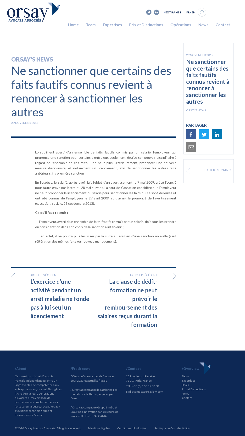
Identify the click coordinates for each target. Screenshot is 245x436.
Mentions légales (99, 428)
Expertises (112, 24)
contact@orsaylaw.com (148, 391)
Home (73, 24)
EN (193, 12)
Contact (223, 24)
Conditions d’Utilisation (132, 428)
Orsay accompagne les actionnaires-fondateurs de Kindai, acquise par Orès (94, 394)
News (203, 24)
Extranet (173, 12)
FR (188, 12)
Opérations (180, 24)
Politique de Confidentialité (172, 428)
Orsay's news (32, 59)
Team (91, 24)
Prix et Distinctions (146, 24)
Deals (185, 385)
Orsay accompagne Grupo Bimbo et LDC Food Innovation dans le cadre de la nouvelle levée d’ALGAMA (94, 412)
